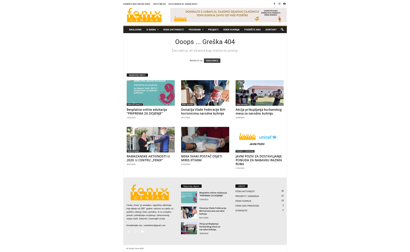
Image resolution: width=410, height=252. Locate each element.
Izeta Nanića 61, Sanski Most (183, 4)
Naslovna (135, 29)
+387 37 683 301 (159, 4)
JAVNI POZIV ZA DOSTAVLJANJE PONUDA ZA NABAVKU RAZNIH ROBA (259, 160)
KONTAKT (271, 29)
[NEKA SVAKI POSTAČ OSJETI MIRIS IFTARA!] (205, 139)
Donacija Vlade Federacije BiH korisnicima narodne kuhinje (203, 112)
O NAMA (151, 29)
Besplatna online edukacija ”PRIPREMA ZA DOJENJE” (147, 112)
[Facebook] (274, 4)
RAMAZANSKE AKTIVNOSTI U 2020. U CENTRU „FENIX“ (148, 158)
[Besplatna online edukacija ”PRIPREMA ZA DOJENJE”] (151, 93)
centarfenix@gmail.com (154, 225)
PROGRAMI (195, 29)
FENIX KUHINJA (231, 29)
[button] (282, 29)
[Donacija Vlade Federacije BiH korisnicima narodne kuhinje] (205, 93)
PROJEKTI (213, 29)
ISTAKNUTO (241, 210)
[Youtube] (284, 4)
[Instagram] (279, 4)
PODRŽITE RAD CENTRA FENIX (136, 4)
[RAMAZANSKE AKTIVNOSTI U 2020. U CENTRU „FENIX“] (151, 139)
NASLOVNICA (212, 61)
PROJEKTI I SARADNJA (245, 151)
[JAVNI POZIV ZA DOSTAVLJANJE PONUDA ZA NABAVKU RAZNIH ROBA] (260, 139)
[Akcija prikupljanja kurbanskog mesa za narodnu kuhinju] (260, 93)
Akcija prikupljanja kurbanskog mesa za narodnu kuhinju (259, 112)
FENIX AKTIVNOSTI (173, 29)
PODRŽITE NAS (252, 29)
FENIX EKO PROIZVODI (247, 206)
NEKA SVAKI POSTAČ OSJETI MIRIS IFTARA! (201, 158)
